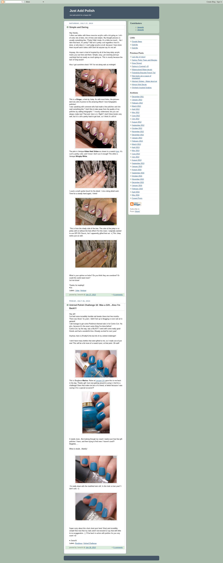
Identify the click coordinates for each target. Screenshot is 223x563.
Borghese (78, 543)
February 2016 (137, 189)
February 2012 (137, 103)
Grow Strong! (137, 63)
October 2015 (137, 176)
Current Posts (137, 198)
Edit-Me (135, 45)
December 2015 (138, 182)
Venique (83, 290)
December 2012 (138, 135)
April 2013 (136, 147)
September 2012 (138, 125)
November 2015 (138, 179)
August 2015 (136, 170)
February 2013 (137, 141)
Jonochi (140, 27)
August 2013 (136, 160)
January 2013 (137, 138)
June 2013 (136, 154)
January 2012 (137, 100)
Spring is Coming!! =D (140, 66)
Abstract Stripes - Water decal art (144, 81)
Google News (137, 42)
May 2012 (135, 112)
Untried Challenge (90, 543)
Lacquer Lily (100, 381)
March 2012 (136, 106)
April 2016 (136, 192)
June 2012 (136, 116)
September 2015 (138, 173)
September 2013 (138, 163)
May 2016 (135, 195)
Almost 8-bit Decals (139, 85)
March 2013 (136, 144)
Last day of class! (138, 57)
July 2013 (135, 157)
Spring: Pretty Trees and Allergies (144, 60)
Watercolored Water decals (142, 70)
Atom (137, 211)
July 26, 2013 (91, 547)
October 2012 (137, 128)
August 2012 (136, 122)
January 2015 (137, 166)
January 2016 (137, 186)
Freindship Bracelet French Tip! (144, 73)
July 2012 (135, 119)
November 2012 (138, 132)
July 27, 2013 (91, 295)
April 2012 (136, 109)
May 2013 (135, 151)
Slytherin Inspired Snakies (142, 88)
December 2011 (138, 97)
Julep (77, 290)
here (117, 151)
